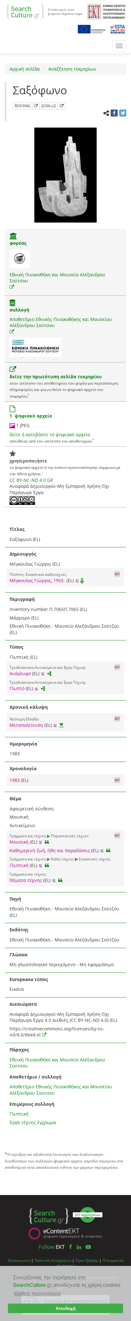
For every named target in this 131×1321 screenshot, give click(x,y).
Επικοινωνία (19, 1260)
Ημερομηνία (23, 744)
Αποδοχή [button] (66, 1308)
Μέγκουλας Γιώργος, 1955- (37, 580)
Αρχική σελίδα (25, 69)
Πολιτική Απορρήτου (52, 1260)
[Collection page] (12, 303)
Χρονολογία (23, 768)
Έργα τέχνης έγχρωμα (33, 1122)
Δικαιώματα (23, 1004)
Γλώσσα (18, 955)
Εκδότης (19, 930)
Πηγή (15, 899)
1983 (15, 780)
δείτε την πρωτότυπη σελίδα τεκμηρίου (56, 377)
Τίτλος (17, 529)
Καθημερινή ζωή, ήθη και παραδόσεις (50, 850)
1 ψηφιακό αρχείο (31, 416)
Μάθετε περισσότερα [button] (37, 1293)
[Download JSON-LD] (62, 106)
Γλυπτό (17, 688)
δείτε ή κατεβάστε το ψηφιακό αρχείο (50, 434)
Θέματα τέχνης (26, 880)
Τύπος (16, 647)
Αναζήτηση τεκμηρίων (71, 69)
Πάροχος (19, 1050)
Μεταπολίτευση (26, 725)
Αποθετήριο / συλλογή (35, 1077)
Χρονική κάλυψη (29, 707)
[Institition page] (13, 237)
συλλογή (19, 310)
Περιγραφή (22, 599)
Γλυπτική (19, 865)
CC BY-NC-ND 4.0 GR (31, 480)
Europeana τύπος (29, 979)
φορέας (18, 243)
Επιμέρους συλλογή (32, 1104)
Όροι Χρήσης (86, 1260)
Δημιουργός (23, 554)
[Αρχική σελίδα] (44, 11)
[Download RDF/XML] (36, 106)
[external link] (12, 287)
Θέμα (15, 799)
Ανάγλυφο (20, 673)
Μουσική (19, 842)
